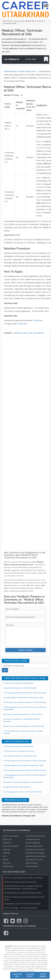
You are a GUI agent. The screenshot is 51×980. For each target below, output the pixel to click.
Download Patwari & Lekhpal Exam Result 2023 (22, 893)
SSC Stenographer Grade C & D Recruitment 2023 (22, 792)
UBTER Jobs (7, 843)
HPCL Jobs (7, 863)
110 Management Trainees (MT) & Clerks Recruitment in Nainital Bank (25, 708)
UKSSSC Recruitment (11, 836)
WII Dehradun (8, 866)
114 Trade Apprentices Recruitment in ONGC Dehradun (24, 693)
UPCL (5, 856)
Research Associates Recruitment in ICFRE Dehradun (24, 726)
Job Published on (11, 59)
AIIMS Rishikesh (32, 863)
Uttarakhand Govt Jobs (15, 800)
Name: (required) (12, 609)
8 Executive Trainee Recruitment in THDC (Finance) (22, 714)
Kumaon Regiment (33, 843)
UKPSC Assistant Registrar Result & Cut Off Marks (23, 878)
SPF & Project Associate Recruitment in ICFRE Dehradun (24, 702)
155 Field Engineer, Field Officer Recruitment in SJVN (23, 697)
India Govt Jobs (20, 333)
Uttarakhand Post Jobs (34, 859)
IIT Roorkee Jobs (32, 866)
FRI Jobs (6, 859)
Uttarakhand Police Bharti (36, 856)
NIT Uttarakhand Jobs (34, 846)
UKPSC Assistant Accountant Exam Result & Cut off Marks (24, 898)
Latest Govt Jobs (17, 975)
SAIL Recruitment (36, 333)
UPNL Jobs (7, 849)
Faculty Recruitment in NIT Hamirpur (17, 787)
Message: (9, 625)
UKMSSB (6, 853)
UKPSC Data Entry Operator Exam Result (20, 882)
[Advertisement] (25, 443)
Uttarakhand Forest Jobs (35, 853)
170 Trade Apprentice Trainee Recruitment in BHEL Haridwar (23, 732)
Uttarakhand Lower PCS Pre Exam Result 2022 (22, 903)
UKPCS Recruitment (10, 846)
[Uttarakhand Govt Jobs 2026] (25, 9)
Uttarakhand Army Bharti (35, 836)
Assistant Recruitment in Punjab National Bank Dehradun (21, 720)
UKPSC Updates (43, 975)
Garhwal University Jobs (35, 849)
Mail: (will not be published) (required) (20, 617)
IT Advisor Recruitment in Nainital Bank (18, 683)
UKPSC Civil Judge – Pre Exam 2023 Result (20, 908)
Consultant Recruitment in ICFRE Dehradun (20, 688)
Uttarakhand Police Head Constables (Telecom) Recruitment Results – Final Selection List (23, 887)
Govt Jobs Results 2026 (14, 872)
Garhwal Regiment (33, 839)
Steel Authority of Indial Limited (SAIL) (20, 71)
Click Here (37, 320)
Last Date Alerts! (30, 975)
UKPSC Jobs (7, 839)
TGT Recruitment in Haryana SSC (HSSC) (19, 751)
